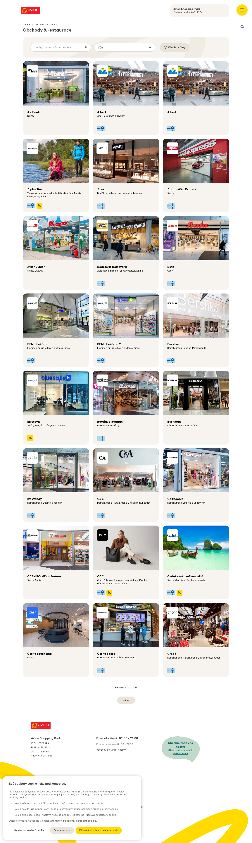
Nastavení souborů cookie (29, 830)
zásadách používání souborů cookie (73, 820)
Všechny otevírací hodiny (111, 749)
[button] (125, 47)
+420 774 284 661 (41, 755)
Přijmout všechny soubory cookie (98, 830)
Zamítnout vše (62, 830)
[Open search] (242, 26)
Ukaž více (126, 700)
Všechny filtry (176, 47)
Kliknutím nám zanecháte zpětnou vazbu (180, 752)
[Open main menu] (242, 9)
